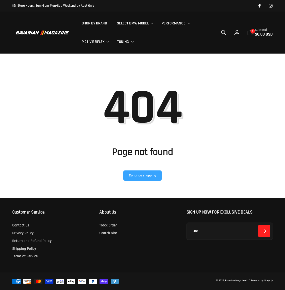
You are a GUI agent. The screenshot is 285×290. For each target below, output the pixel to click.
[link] (53, 5)
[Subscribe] (264, 231)
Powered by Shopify (262, 280)
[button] (134, 23)
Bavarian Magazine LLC (237, 280)
